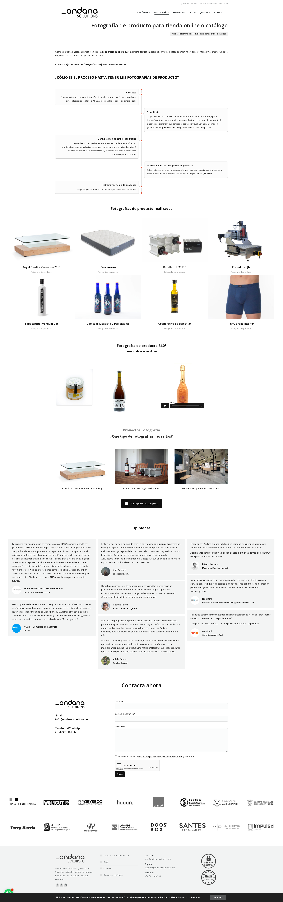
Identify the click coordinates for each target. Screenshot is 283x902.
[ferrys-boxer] (241, 297)
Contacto (107, 868)
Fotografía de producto (41, 272)
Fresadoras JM (241, 267)
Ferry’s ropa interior (241, 323)
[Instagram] (61, 885)
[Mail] (65, 885)
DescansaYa (108, 267)
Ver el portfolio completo (144, 503)
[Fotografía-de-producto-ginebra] (41, 297)
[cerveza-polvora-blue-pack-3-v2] (108, 297)
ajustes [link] (133, 897)
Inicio (174, 33)
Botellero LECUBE (174, 267)
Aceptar (218, 897)
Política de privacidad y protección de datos (160, 756)
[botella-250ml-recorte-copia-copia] (175, 297)
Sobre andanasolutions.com (116, 855)
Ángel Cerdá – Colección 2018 (41, 267)
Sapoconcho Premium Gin (41, 323)
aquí (134, 100)
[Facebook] (57, 885)
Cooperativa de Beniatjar (174, 323)
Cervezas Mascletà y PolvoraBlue (108, 323)
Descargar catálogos (113, 875)
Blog (105, 862)
